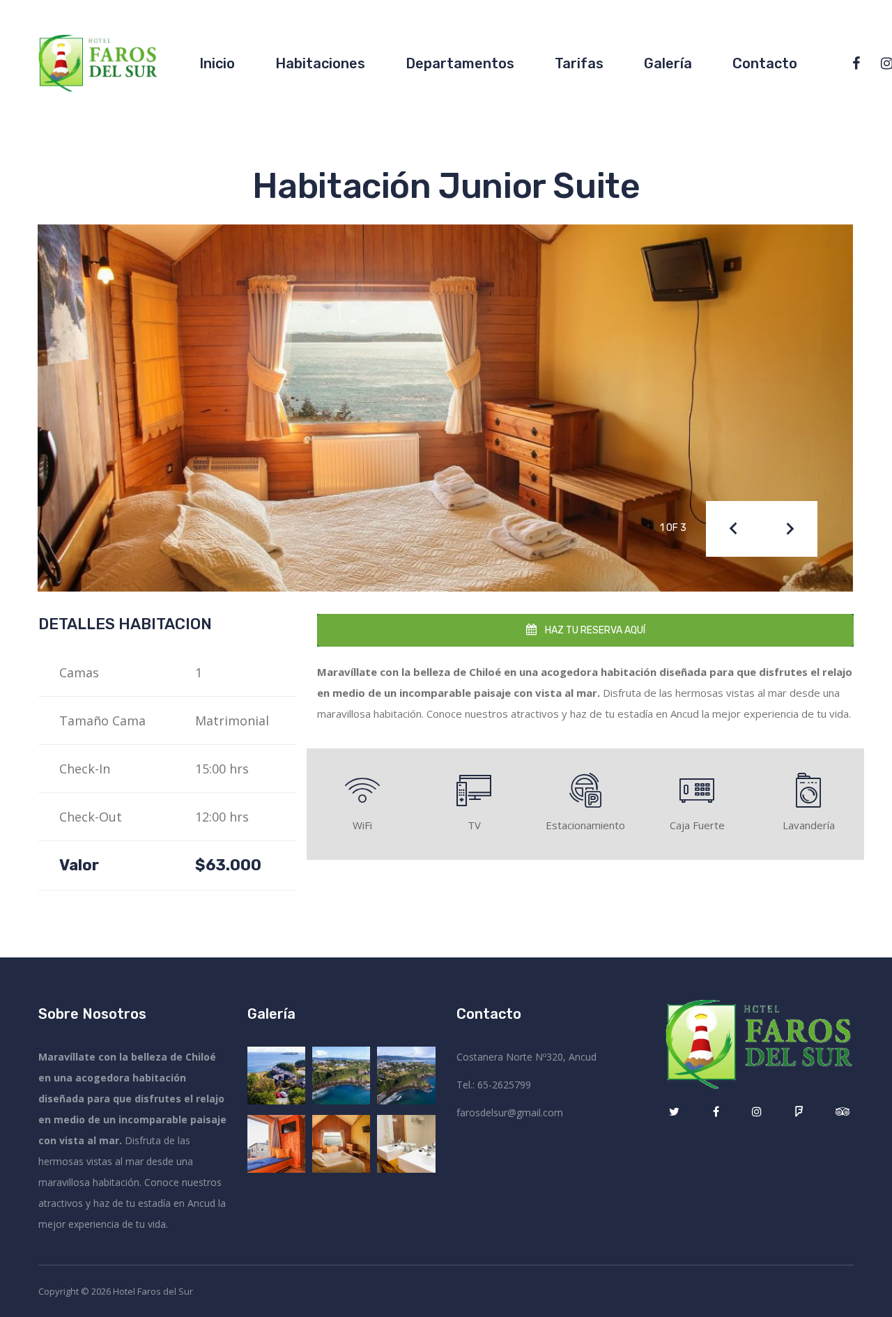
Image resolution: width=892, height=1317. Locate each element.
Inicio (217, 63)
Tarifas (579, 63)
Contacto (764, 63)
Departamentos (460, 63)
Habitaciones (320, 63)
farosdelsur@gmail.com (509, 1112)
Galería (668, 63)
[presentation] (734, 529)
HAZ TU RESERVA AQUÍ (594, 630)
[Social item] (856, 63)
